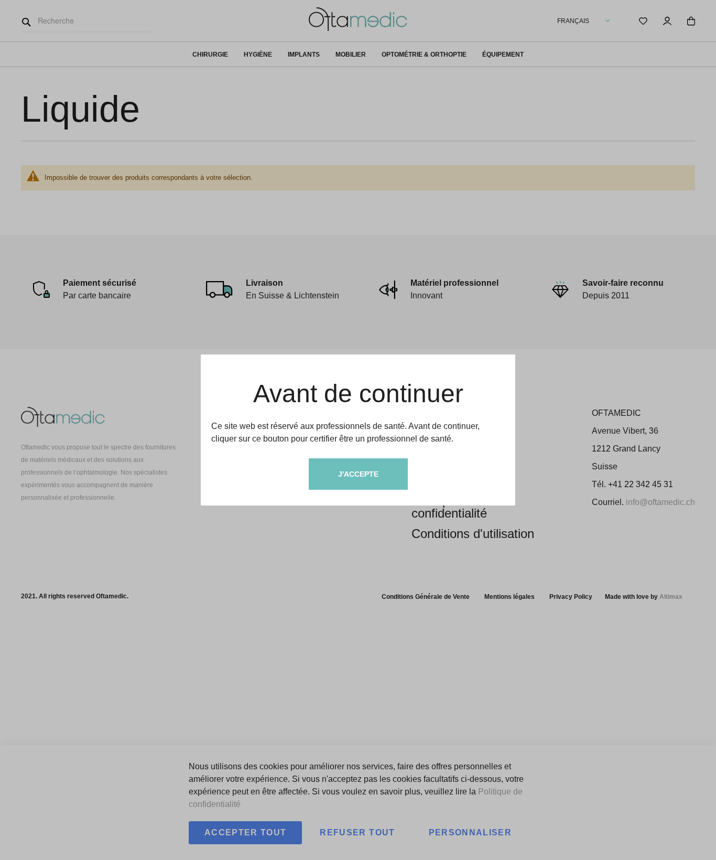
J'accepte (358, 474)
